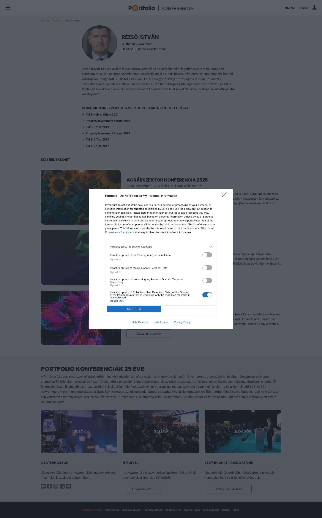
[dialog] (161, 259)
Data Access (161, 322)
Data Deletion (140, 322)
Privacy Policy (182, 322)
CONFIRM (134, 309)
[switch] (207, 254)
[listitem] (161, 247)
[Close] (225, 196)
